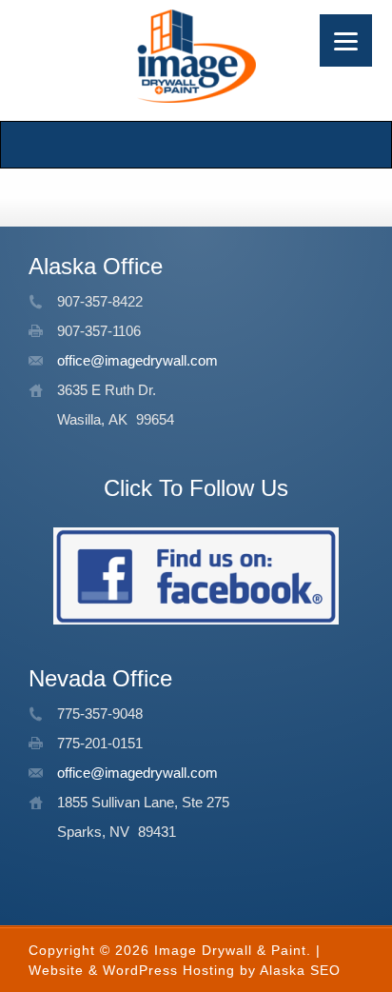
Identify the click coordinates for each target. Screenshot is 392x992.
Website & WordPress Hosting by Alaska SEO (185, 970)
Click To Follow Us (196, 488)
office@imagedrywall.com (137, 360)
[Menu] (346, 40)
